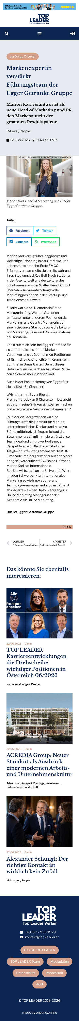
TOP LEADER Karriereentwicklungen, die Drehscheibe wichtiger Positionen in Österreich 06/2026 (37, 662)
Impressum (54, 973)
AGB (39, 984)
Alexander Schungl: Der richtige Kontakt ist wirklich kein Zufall (37, 865)
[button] (6, 33)
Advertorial (13, 783)
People (24, 131)
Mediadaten (59, 961)
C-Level (12, 131)
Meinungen (13, 880)
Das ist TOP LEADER (39, 950)
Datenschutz (25, 973)
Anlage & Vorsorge (32, 783)
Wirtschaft (31, 787)
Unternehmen (14, 787)
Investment (53, 783)
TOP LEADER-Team (25, 961)
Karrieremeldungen (18, 684)
